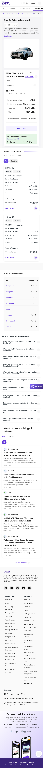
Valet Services (10, 620)
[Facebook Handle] (11, 588)
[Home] (6, 3)
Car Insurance (28, 603)
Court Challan (9, 673)
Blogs (7, 603)
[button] (36, 208)
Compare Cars (10, 637)
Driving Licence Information (10, 625)
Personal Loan (29, 624)
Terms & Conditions (11, 765)
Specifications (25, 8)
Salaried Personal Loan (30, 678)
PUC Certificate (10, 669)
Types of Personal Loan (30, 660)
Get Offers (21, 128)
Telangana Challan (11, 613)
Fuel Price (27, 617)
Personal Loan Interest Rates (10, 655)
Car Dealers (9, 640)
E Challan (27, 607)
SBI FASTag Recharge (9, 608)
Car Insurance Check (28, 648)
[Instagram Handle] (6, 588)
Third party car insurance (29, 654)
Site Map (35, 765)
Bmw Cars (21, 14)
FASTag (26, 610)
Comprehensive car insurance (11, 649)
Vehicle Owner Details (29, 635)
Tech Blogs (8, 616)
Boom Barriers (10, 644)
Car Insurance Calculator (28, 641)
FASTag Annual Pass (11, 630)
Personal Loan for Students (30, 666)
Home (5, 14)
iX (3, 8)
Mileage (12, 8)
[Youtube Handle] (29, 588)
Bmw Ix (29, 14)
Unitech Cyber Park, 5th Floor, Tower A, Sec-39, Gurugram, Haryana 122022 (22, 703)
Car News (8, 633)
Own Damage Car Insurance (11, 664)
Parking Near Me (29, 614)
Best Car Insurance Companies (30, 672)
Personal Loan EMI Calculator (30, 629)
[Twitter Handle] (17, 588)
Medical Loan (9, 660)
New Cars (12, 14)
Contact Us (8, 600)
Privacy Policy (25, 765)
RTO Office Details (30, 621)
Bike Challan (28, 683)
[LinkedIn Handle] (23, 588)
